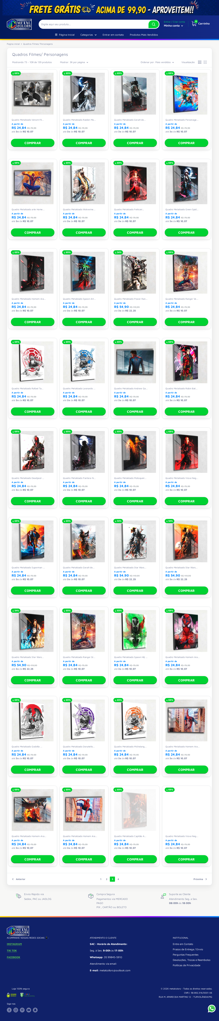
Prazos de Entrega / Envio (188, 949)
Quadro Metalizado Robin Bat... (181, 388)
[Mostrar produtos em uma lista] (205, 62)
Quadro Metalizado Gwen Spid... (181, 209)
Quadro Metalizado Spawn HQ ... (130, 657)
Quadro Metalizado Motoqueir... (130, 477)
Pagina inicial (13, 43)
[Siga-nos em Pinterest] (22, 1010)
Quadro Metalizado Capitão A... (130, 836)
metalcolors (175, 988)
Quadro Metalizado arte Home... (28, 209)
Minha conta (172, 25)
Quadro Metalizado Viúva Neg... (181, 477)
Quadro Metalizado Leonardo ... (79, 388)
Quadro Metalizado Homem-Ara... (29, 836)
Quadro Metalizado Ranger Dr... (79, 657)
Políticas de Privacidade (186, 965)
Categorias (86, 34)
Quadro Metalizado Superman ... (28, 567)
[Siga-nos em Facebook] (9, 1010)
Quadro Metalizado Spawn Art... (79, 298)
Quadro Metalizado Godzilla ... (27, 746)
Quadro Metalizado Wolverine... (79, 209)
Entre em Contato (183, 944)
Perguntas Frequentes (185, 954)
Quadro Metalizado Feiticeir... (129, 209)
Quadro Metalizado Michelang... (130, 746)
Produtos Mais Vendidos (144, 34)
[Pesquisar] (154, 24)
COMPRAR (32, 143)
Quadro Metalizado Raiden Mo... (79, 119)
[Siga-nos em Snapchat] (35, 1010)
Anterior (20, 879)
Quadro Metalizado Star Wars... (130, 567)
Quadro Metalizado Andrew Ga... (131, 388)
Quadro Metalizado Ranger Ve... (181, 298)
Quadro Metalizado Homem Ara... (29, 298)
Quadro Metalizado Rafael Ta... (27, 388)
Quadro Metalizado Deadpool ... (28, 477)
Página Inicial (66, 34)
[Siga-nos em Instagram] (15, 1010)
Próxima (198, 879)
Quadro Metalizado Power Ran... (130, 298)
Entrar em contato (113, 34)
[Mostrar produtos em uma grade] (199, 62)
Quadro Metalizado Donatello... (79, 746)
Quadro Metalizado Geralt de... (130, 119)
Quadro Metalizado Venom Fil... (28, 119)
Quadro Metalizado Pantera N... (79, 477)
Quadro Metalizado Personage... (181, 119)
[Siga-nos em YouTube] (28, 1010)
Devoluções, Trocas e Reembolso (191, 959)
